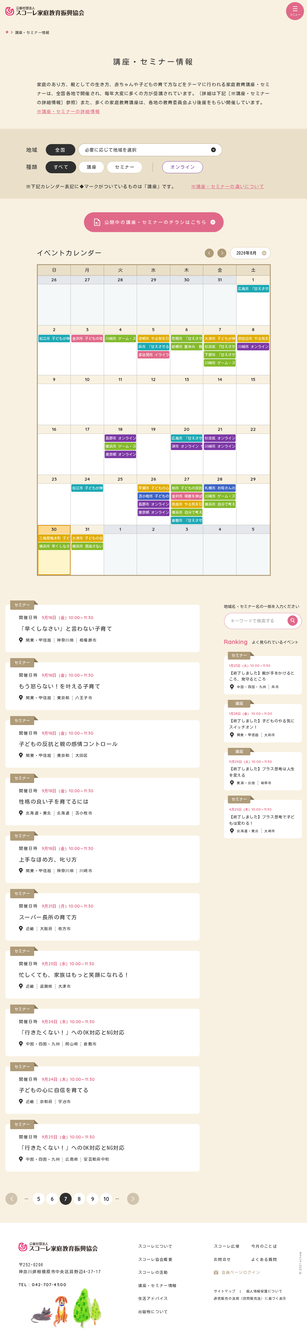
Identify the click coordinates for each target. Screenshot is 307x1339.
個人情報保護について (264, 1291)
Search (293, 620)
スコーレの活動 (153, 1272)
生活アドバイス (153, 1299)
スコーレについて (155, 1246)
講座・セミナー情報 (157, 1286)
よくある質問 (264, 1260)
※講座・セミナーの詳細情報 (68, 111)
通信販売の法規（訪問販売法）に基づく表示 (250, 1298)
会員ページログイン (241, 1272)
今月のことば (264, 1246)
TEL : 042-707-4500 (42, 1284)
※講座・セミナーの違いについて (227, 186)
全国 (60, 150)
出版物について (153, 1312)
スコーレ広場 (227, 1246)
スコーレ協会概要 (155, 1260)
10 (106, 1198)
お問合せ (222, 1260)
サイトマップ (225, 1291)
